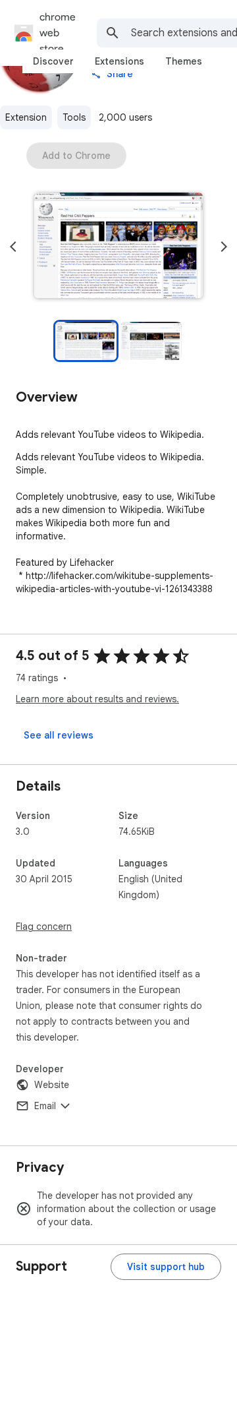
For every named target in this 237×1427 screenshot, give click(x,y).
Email (45, 1106)
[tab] (53, 61)
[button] (118, 246)
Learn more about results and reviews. (97, 699)
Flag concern (44, 926)
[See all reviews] (58, 735)
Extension (26, 117)
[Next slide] (224, 246)
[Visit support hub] (166, 1267)
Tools (74, 117)
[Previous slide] (13, 246)
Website (51, 1085)
